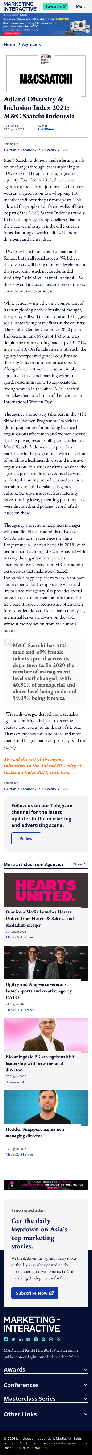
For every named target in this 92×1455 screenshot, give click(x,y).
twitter (10, 150)
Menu (80, 6)
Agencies (31, 44)
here (65, 772)
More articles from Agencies (43, 864)
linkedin (49, 150)
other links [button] (20, 1414)
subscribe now (37, 1294)
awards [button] (14, 1369)
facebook (29, 150)
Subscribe (57, 7)
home (10, 44)
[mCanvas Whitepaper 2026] (46, 24)
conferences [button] (21, 1385)
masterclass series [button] (30, 1398)
